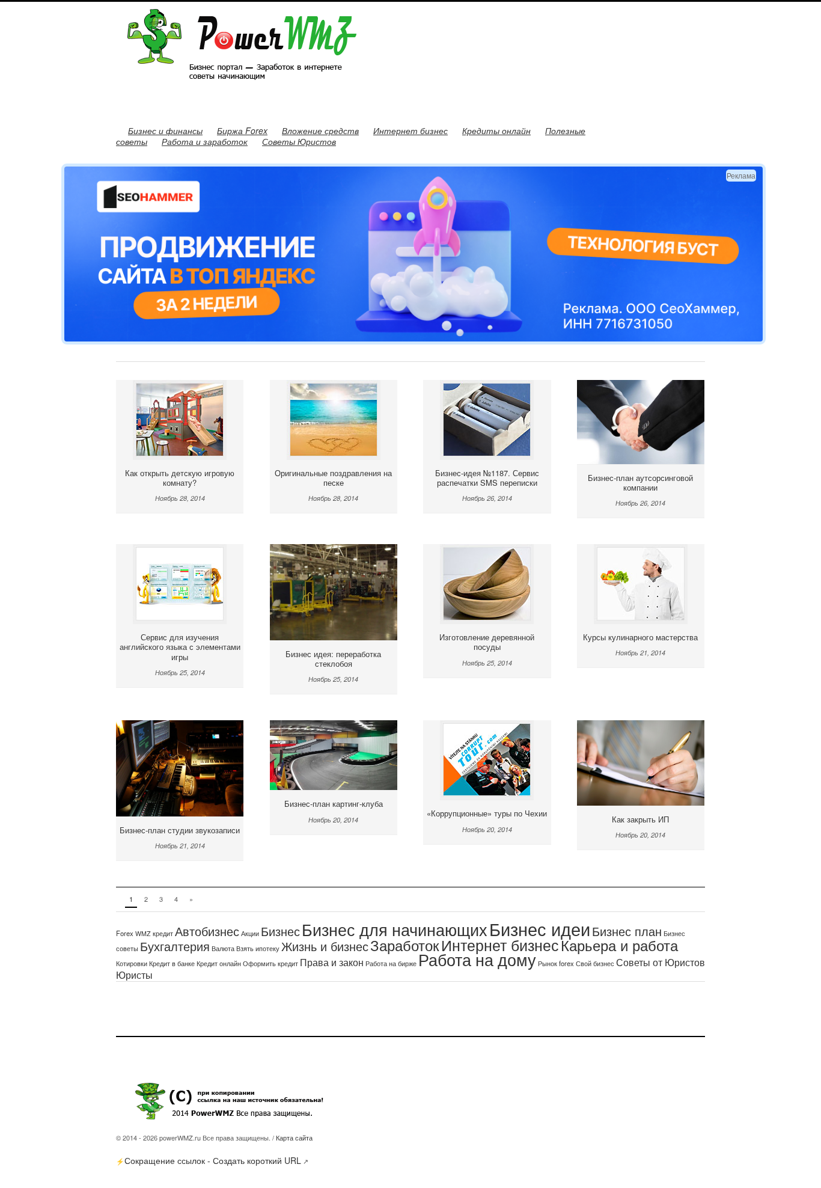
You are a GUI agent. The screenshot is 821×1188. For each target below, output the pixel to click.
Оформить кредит (270, 963)
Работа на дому (477, 959)
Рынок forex (556, 963)
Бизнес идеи (539, 928)
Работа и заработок (205, 141)
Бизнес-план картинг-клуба (333, 803)
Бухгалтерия (175, 946)
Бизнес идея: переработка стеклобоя (333, 658)
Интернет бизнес (410, 130)
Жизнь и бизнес (324, 946)
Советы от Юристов (660, 962)
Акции (250, 933)
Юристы (134, 974)
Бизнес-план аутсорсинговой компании (640, 482)
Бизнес (280, 931)
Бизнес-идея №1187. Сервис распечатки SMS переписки (487, 477)
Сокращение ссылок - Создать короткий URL (212, 1160)
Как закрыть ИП (640, 819)
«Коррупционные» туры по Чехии (487, 813)
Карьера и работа (619, 944)
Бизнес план (627, 931)
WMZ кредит (154, 933)
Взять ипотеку (257, 948)
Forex (124, 933)
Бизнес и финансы (165, 130)
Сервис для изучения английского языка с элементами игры (180, 647)
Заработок (404, 944)
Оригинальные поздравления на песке (333, 477)
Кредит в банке (172, 963)
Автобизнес (207, 931)
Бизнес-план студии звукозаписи (180, 830)
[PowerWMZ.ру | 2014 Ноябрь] (236, 89)
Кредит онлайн (219, 963)
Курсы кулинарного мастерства (640, 637)
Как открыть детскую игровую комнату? (179, 477)
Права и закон (332, 962)
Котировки (131, 963)
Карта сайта (294, 1137)
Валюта (223, 948)
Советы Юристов (299, 141)
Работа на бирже (391, 963)
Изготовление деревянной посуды (486, 641)
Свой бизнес (595, 963)
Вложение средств (320, 130)
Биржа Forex (242, 130)
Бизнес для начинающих (394, 929)
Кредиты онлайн (496, 130)
